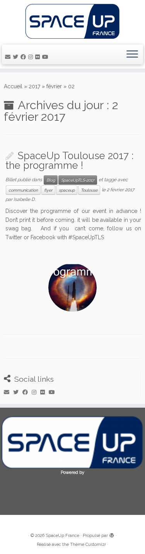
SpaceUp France (62, 535)
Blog (50, 180)
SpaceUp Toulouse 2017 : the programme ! (69, 161)
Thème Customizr (88, 544)
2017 (34, 86)
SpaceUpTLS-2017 (77, 180)
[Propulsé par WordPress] (111, 534)
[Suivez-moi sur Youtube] (46, 57)
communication (23, 190)
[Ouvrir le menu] (132, 54)
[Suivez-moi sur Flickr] (38, 57)
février (54, 86)
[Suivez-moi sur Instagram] (31, 57)
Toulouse (89, 190)
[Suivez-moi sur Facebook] (24, 57)
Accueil (13, 86)
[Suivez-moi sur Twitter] (16, 57)
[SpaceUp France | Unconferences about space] (72, 21)
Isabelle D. (25, 199)
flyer (48, 190)
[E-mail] (9, 57)
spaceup (67, 190)
